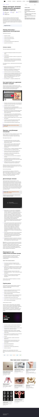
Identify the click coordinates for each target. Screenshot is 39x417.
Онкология (13, 1)
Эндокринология (19, 1)
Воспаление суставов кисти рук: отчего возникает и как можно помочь (31, 370)
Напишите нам (5, 414)
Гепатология (9, 1)
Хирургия (24, 1)
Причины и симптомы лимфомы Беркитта (6, 384)
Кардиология (28, 1)
